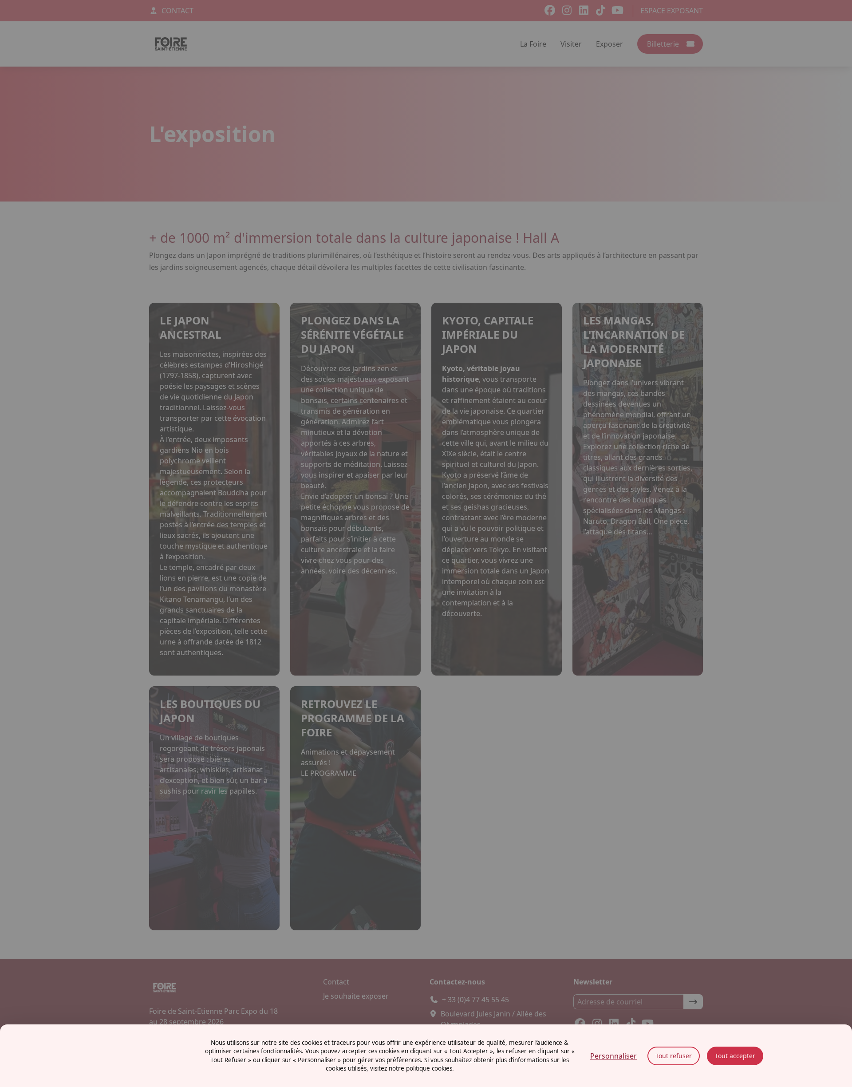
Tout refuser (673, 1055)
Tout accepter (735, 1055)
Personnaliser (613, 1056)
